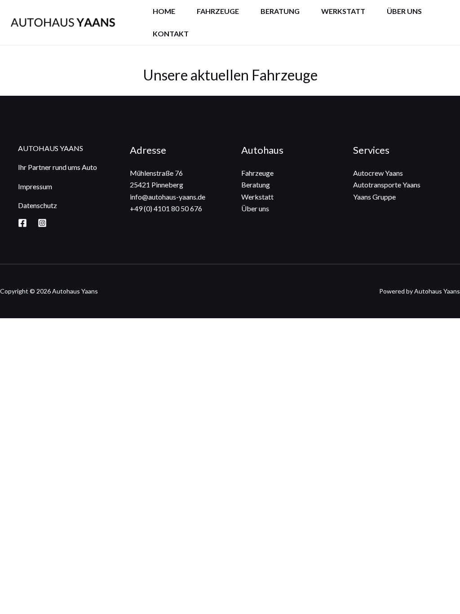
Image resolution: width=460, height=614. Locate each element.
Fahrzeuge (218, 11)
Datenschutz (37, 205)
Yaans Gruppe (374, 196)
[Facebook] (22, 222)
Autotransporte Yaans (386, 184)
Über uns (404, 11)
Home (164, 11)
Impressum (35, 186)
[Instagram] (42, 222)
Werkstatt (343, 11)
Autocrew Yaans (378, 173)
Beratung (280, 11)
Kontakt (171, 33)
